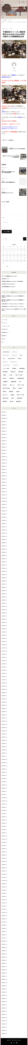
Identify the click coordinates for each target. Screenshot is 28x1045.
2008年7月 (3, 995)
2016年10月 (4, 689)
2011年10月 (4, 880)
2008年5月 (3, 1001)
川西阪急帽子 (5, 381)
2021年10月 (4, 501)
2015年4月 (3, 746)
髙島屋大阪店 (18, 401)
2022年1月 (3, 491)
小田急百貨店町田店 (20, 378)
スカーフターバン (14, 361)
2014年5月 (3, 781)
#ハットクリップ (6, 355)
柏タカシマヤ (5, 394)
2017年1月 (3, 679)
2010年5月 (3, 928)
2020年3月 (3, 558)
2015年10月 (4, 727)
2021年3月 (3, 520)
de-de (4, 358)
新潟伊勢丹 (11, 391)
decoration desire (11, 358)
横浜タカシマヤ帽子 (20, 394)
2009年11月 (4, 944)
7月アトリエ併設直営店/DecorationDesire (9, 276)
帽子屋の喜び (4, 332)
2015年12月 (4, 721)
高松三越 (11, 401)
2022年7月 (3, 472)
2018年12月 (4, 606)
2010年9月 (3, 918)
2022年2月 (3, 488)
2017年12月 (4, 644)
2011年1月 (3, 909)
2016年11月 (4, 686)
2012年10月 (4, 842)
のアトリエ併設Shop (12, 106)
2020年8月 (3, 542)
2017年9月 (3, 654)
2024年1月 (3, 431)
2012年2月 (3, 867)
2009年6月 (3, 960)
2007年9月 (3, 1027)
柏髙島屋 (12, 394)
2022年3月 (3, 485)
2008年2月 (3, 1011)
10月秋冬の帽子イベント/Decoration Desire (10, 303)
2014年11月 (4, 762)
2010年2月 (3, 934)
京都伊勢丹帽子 (22, 368)
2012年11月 (4, 839)
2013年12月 (4, 797)
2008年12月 (4, 979)
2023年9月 (3, 437)
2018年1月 (3, 641)
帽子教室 (3, 335)
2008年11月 (4, 982)
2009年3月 (3, 969)
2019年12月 (4, 568)
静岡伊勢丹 (5, 401)
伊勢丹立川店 (13, 371)
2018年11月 (4, 609)
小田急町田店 (11, 378)
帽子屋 (14, 388)
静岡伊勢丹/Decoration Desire (7, 192)
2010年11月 (4, 912)
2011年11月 (4, 877)
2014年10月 (4, 765)
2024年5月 (3, 424)
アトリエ (16, 111)
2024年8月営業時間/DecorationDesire (9, 286)
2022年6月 (3, 475)
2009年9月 (3, 950)
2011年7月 (3, 890)
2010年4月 (3, 931)
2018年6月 (3, 625)
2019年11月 (4, 571)
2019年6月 (3, 587)
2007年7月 (3, 1033)
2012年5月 (3, 858)
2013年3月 (3, 826)
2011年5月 (3, 896)
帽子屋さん (20, 388)
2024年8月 (3, 421)
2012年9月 (3, 845)
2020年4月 (3, 555)
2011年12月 (4, 874)
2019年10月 (4, 574)
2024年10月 (4, 418)
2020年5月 (3, 552)
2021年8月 (3, 507)
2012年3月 (3, 864)
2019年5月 (3, 590)
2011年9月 (3, 883)
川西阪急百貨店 (13, 381)
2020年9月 (3, 539)
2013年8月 (3, 810)
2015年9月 (3, 730)
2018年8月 (3, 619)
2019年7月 (3, 584)
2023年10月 (4, 434)
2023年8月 (3, 440)
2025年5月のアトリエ (5, 278)
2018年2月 (3, 638)
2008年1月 (3, 1014)
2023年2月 (3, 450)
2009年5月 (3, 963)
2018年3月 (3, 635)
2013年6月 (3, 816)
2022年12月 (4, 456)
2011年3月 (3, 902)
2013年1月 (3, 832)
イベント (3, 180)
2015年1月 (3, 756)
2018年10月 (4, 612)
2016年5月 (3, 705)
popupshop (19, 358)
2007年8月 (3, 1030)
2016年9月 (3, 692)
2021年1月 (3, 526)
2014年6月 (3, 778)
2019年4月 (3, 593)
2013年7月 (3, 813)
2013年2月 (3, 829)
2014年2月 (3, 791)
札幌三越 (17, 391)
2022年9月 (3, 466)
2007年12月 (4, 1017)
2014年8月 (3, 772)
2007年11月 (4, 1020)
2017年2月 (3, 676)
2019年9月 (3, 577)
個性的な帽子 (21, 371)
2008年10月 (4, 985)
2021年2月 (3, 523)
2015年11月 (4, 724)
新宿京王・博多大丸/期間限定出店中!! (8, 182)
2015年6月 (3, 740)
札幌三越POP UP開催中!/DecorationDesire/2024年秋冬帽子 (12, 281)
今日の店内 (4, 329)
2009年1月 (3, 976)
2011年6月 (3, 893)
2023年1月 (3, 453)
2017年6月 (3, 663)
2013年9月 (3, 807)
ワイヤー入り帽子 (6, 368)
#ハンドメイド (14, 355)
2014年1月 (3, 794)
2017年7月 (3, 660)
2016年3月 (3, 711)
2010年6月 (3, 925)
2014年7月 (3, 775)
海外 (2, 338)
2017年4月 (3, 670)
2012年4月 (3, 861)
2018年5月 (3, 628)
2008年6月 (3, 998)
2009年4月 (3, 966)
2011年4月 (3, 899)
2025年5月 (3, 415)
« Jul (7, 266)
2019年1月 (3, 603)
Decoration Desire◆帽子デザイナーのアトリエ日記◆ (14, 8)
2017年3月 (3, 673)
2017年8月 (3, 657)
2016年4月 (3, 708)
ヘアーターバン (16, 365)
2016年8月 (3, 695)
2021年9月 (3, 504)
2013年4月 (3, 823)
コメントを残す (14, 70)
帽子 (20, 381)
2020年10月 (4, 536)
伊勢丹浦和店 (5, 371)
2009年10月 (4, 947)
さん (5, 108)
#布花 (21, 355)
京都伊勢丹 (14, 368)
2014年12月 (4, 759)
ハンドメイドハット (6, 365)
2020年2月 (3, 561)
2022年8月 (3, 469)
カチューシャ (5, 361)
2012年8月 (3, 848)
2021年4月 (3, 517)
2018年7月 (3, 622)
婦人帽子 (4, 378)
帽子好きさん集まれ (6, 388)
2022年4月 (3, 482)
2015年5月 (3, 743)
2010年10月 (4, 915)
